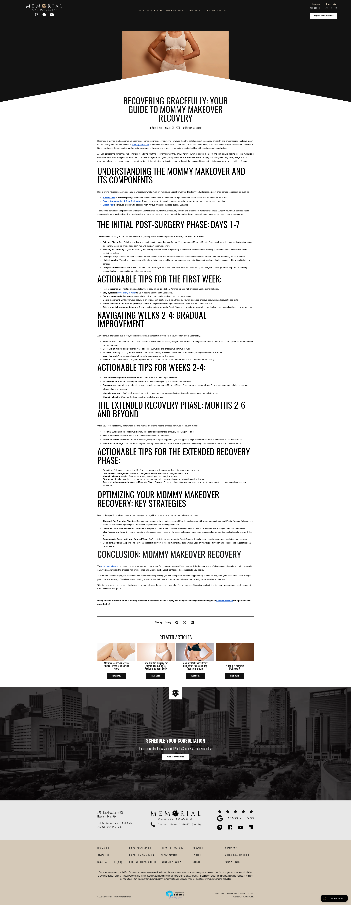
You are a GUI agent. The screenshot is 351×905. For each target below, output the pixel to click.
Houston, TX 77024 (107, 816)
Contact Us (221, 11)
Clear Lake (331, 4)
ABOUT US (141, 11)
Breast (149, 11)
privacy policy (220, 894)
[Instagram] (36, 14)
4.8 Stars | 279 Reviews (241, 818)
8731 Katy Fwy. (105, 813)
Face (162, 11)
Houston (316, 4)
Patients (189, 11)
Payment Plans (209, 11)
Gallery (181, 11)
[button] (177, 622)
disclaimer (250, 894)
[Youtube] (51, 14)
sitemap (242, 894)
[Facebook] (44, 14)
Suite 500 (118, 813)
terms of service (233, 894)
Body (156, 11)
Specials (198, 11)
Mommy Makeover (193, 128)
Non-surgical (171, 11)
